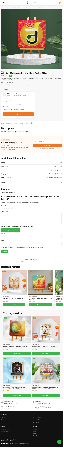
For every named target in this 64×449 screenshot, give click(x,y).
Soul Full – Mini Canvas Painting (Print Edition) (13, 298)
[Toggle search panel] (57, 2)
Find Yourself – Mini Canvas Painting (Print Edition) (15, 347)
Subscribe (47, 145)
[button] (60, 3)
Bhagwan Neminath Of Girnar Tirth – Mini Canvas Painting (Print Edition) (15, 388)
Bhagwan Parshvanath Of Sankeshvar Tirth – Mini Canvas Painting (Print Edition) (45, 388)
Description (9, 123)
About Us (3, 417)
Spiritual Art (38, 261)
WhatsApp (6, 106)
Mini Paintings (13, 7)
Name (3, 233)
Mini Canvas (32, 261)
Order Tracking (5, 429)
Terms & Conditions (38, 417)
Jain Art (26, 261)
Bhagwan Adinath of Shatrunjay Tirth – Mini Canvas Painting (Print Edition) (44, 347)
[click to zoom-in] (31, 39)
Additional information (19, 123)
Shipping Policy (5, 431)
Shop (7, 7)
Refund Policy (36, 422)
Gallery (3, 123)
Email (4, 98)
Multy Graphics (12, 439)
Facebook (35, 429)
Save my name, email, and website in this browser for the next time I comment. (23, 247)
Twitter (35, 431)
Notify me (18, 114)
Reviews (29, 123)
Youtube (35, 435)
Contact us (4, 419)
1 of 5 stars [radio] (2, 208)
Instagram (35, 433)
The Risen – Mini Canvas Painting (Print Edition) (40, 298)
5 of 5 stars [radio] (11, 208)
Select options (14, 304)
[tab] (2, 123)
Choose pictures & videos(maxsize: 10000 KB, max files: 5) (18, 226)
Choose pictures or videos (11, 230)
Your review (5, 211)
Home (2, 7)
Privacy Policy (36, 419)
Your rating (4, 206)
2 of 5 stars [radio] (4, 208)
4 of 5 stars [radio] (9, 208)
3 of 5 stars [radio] (7, 208)
